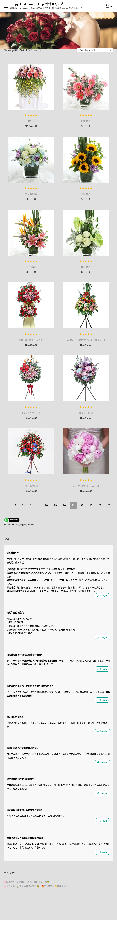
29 (91, 505)
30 (100, 505)
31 (109, 505)
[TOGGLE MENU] (6, 6)
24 (46, 505)
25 (55, 505)
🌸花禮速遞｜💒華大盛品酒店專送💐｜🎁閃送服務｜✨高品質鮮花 (36, 886)
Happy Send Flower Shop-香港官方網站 (36, 4)
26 (64, 505)
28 (82, 505)
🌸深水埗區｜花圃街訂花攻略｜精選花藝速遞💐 (26, 882)
